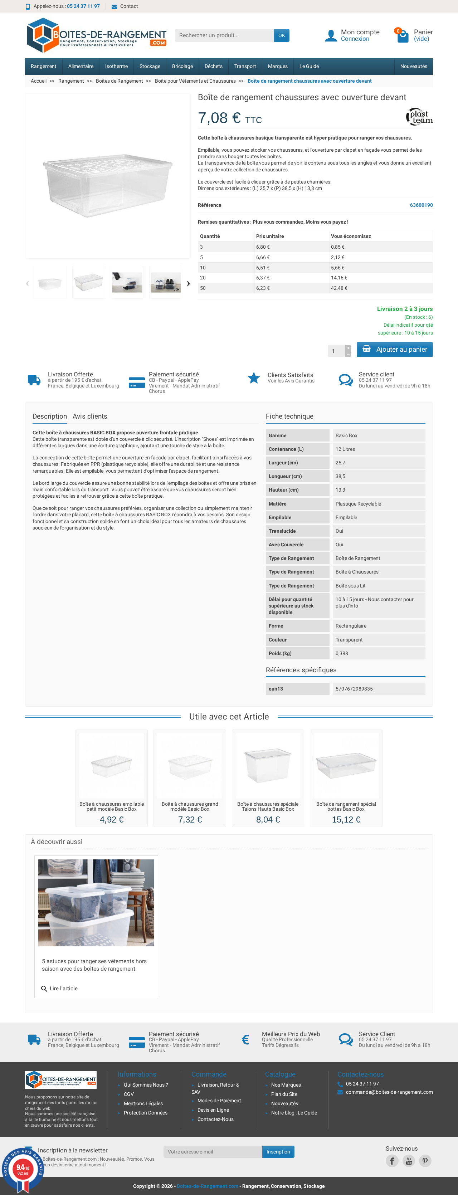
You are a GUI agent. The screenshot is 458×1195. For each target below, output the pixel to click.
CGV (129, 1094)
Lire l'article (59, 989)
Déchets (214, 66)
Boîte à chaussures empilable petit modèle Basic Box (111, 806)
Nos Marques (286, 1085)
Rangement (44, 66)
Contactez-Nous (216, 1119)
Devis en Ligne (213, 1110)
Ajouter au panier (401, 349)
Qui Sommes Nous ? (146, 1085)
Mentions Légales (143, 1103)
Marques (278, 66)
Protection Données (145, 1113)
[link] (392, 1161)
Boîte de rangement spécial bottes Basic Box (346, 806)
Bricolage (182, 66)
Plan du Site (284, 1094)
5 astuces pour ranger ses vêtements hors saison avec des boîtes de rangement (94, 965)
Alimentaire (80, 66)
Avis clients (90, 416)
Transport (245, 66)
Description (50, 416)
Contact (129, 6)
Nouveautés (413, 66)
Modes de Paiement (219, 1100)
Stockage (150, 66)
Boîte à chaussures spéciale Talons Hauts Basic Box (267, 806)
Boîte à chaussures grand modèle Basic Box (190, 806)
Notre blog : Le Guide (294, 1113)
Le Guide (309, 66)
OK (281, 35)
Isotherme (116, 66)
